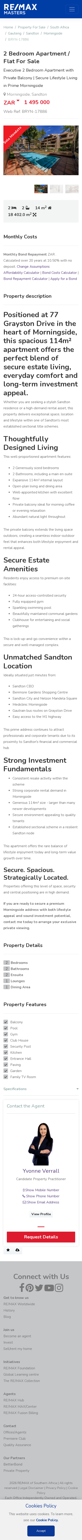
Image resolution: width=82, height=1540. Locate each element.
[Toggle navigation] (72, 9)
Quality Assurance (17, 1445)
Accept (41, 1531)
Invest (8, 1342)
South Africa (59, 27)
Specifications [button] (15, 1089)
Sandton (32, 33)
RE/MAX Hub (13, 1400)
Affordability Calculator (21, 272)
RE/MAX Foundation (19, 1368)
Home (8, 27)
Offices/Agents (14, 1432)
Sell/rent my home (17, 1349)
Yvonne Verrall (41, 1171)
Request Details (41, 1237)
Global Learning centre (21, 1374)
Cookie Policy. (47, 1520)
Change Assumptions (33, 266)
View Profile (41, 1214)
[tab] (41, 1090)
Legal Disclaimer (32, 1488)
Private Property (16, 1470)
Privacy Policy (56, 1488)
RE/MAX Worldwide (19, 1304)
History (9, 1310)
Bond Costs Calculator (59, 272)
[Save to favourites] (8, 1250)
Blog (7, 1316)
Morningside (53, 33)
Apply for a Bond (63, 279)
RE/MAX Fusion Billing (20, 1413)
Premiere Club (14, 1438)
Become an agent (17, 1336)
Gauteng (14, 33)
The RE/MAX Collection (21, 1381)
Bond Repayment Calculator (25, 279)
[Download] (17, 1250)
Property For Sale (32, 27)
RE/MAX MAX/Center (20, 1406)
